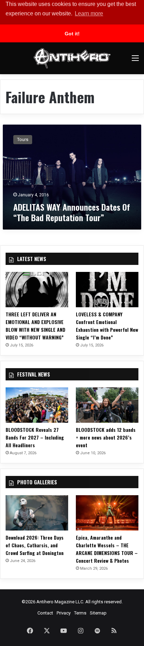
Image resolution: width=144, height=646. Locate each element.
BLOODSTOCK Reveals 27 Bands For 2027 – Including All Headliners (35, 437)
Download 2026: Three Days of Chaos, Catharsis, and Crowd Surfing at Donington (35, 545)
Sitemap (98, 613)
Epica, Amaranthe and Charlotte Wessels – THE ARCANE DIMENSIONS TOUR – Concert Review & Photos (107, 549)
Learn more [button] (89, 13)
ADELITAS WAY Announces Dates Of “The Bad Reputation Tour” (71, 212)
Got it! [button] (72, 33)
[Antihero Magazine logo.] (72, 58)
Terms (80, 613)
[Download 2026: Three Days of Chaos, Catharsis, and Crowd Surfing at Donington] (37, 513)
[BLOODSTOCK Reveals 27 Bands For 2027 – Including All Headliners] (37, 405)
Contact (45, 613)
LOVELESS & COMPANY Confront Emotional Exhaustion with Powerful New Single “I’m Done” (107, 325)
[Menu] (135, 61)
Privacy (64, 613)
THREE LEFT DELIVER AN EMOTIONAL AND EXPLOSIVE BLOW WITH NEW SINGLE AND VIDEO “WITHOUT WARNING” (35, 325)
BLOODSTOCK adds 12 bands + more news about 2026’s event (106, 437)
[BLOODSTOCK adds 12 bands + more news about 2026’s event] (107, 405)
